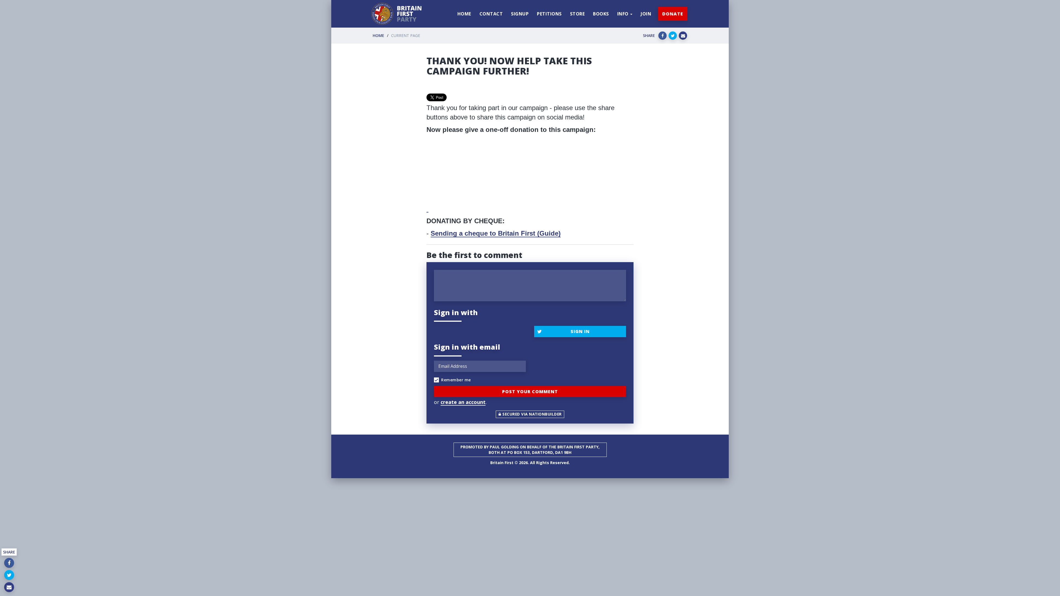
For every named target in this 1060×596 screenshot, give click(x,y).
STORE (577, 14)
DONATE (672, 14)
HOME (464, 14)
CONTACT (491, 14)
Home (378, 35)
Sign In (580, 331)
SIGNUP (520, 14)
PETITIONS (549, 14)
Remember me (456, 379)
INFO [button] (623, 14)
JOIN (646, 14)
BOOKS (601, 14)
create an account (463, 402)
